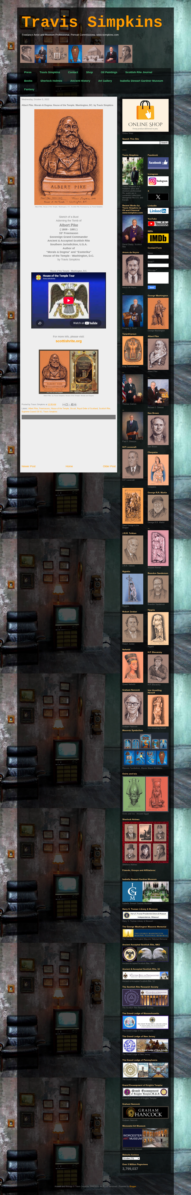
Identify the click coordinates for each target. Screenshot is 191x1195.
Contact (73, 72)
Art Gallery (105, 80)
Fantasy (29, 89)
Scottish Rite (104, 408)
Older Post (109, 466)
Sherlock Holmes (51, 80)
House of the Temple (60, 408)
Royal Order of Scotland (87, 408)
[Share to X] (69, 404)
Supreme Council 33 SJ (32, 412)
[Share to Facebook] (72, 404)
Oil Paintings (109, 72)
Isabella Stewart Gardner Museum (141, 80)
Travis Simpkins (92, 23)
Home (69, 466)
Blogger (133, 1186)
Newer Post (29, 466)
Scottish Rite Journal (138, 72)
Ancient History (80, 80)
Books (28, 80)
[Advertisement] (68, 442)
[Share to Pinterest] (75, 404)
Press (27, 72)
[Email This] (63, 404)
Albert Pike (33, 408)
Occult (73, 408)
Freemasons (44, 408)
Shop (89, 72)
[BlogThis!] (66, 404)
